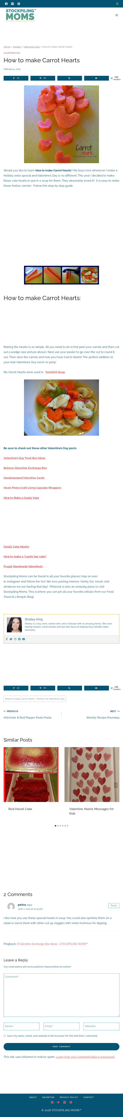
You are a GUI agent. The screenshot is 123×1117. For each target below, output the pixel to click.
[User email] (23, 639)
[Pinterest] (18, 3)
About (33, 1097)
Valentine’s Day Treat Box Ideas (24, 458)
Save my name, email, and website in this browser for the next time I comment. (52, 1035)
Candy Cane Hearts (16, 546)
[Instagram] (12, 3)
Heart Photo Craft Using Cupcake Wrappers (32, 487)
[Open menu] (116, 15)
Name (10, 1026)
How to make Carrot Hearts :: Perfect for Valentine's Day (35, 699)
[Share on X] (69, 78)
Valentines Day (32, 47)
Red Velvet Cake (20, 809)
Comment (12, 976)
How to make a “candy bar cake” (25, 556)
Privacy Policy (69, 1097)
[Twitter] (11, 639)
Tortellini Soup (55, 372)
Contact (89, 1097)
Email (49, 1026)
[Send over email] (96, 78)
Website (90, 1026)
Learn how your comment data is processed (85, 1056)
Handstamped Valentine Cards (24, 477)
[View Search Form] (117, 3)
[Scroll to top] (116, 1105)
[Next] (116, 785)
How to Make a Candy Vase (21, 497)
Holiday (17, 47)
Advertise (48, 1097)
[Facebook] (6, 3)
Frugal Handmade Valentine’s (23, 566)
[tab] (55, 826)
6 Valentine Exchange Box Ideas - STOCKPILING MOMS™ (52, 943)
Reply (114, 905)
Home (7, 47)
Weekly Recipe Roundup (102, 714)
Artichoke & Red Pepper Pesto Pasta (27, 714)
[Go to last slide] (7, 785)
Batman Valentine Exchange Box (25, 468)
